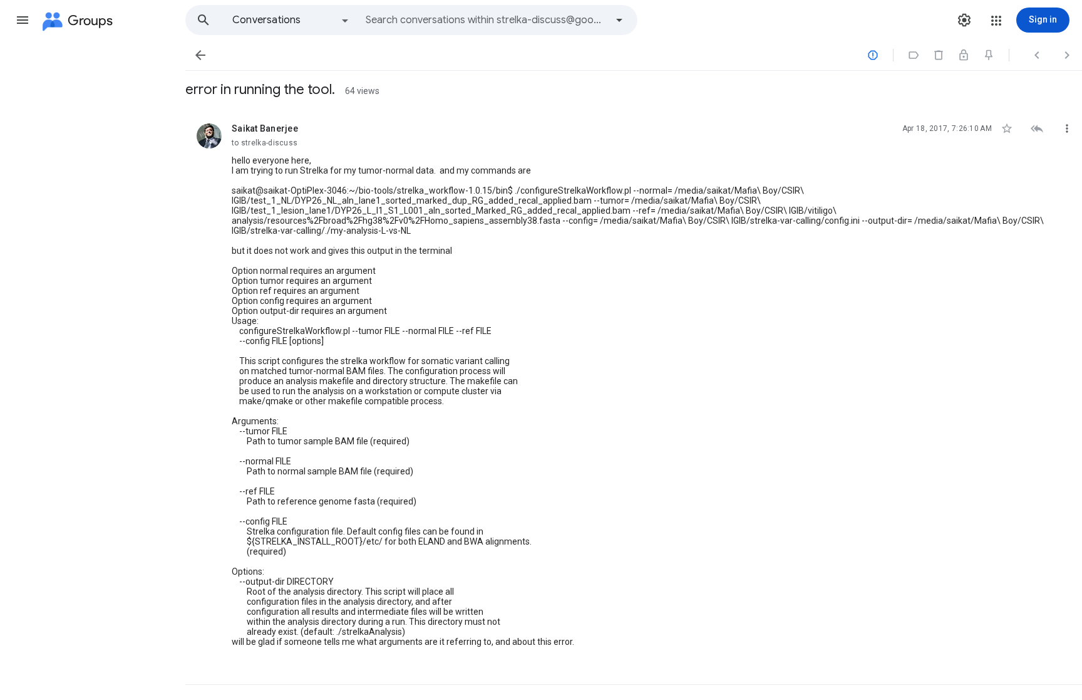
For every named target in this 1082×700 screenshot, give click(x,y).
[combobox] (486, 20)
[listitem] (633, 396)
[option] (291, 20)
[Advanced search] (619, 20)
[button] (23, 20)
